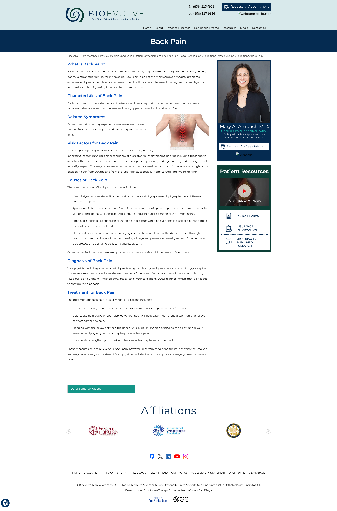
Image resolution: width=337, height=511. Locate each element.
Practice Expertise (178, 27)
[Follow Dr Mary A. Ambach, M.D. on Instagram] (186, 456)
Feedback (139, 472)
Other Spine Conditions (86, 388)
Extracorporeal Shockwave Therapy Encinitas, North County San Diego (168, 490)
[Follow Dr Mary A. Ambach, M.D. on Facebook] (151, 456)
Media (244, 27)
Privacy (108, 472)
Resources (229, 27)
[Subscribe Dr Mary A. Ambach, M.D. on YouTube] (177, 456)
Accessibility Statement (208, 472)
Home (147, 27)
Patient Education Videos (244, 200)
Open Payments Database (247, 472)
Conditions (242, 55)
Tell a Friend (158, 472)
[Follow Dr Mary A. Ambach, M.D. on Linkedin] (169, 456)
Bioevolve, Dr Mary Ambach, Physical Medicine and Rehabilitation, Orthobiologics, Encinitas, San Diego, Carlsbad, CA (134, 55)
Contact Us (259, 27)
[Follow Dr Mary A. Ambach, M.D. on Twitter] (160, 456)
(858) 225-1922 (203, 6)
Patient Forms (248, 215)
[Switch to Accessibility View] (5, 503)
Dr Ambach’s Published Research (246, 242)
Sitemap (122, 472)
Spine (231, 55)
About (159, 27)
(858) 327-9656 (204, 13)
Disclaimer (91, 472)
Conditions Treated (206, 27)
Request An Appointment (250, 6)
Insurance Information (247, 228)
